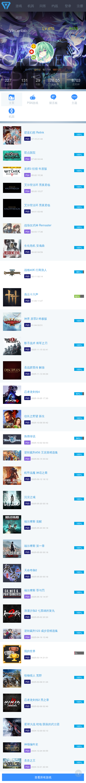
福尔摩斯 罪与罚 (34, 590)
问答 (43, 5)
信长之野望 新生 (34, 416)
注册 (80, 5)
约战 (55, 5)
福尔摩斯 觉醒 (33, 521)
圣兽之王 (29, 760)
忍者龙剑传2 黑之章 (36, 700)
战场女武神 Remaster (37, 225)
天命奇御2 (30, 570)
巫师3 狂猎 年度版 (35, 169)
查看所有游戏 (43, 777)
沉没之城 (29, 497)
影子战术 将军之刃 (35, 343)
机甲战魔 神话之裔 (35, 473)
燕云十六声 (31, 294)
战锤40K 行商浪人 (35, 270)
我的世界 (29, 651)
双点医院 (29, 152)
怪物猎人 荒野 (33, 675)
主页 (11, 103)
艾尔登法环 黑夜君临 (37, 185)
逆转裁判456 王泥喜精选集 (41, 452)
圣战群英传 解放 (34, 367)
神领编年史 (31, 744)
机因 (31, 5)
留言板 (53, 103)
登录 (68, 5)
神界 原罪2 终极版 (35, 319)
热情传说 (29, 436)
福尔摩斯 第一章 (34, 546)
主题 (74, 103)
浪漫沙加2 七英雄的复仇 (39, 610)
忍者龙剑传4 (32, 392)
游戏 (19, 5)
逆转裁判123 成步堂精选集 (41, 631)
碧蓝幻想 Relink (34, 132)
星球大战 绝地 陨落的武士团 (41, 724)
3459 (73, 28)
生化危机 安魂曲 (34, 245)
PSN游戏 (32, 103)
